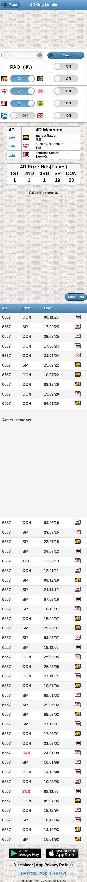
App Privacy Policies (55, 865)
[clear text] (39, 55)
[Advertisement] (43, 27)
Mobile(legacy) (52, 873)
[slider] (57, 66)
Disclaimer (23, 865)
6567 (12, 137)
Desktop (28, 873)
